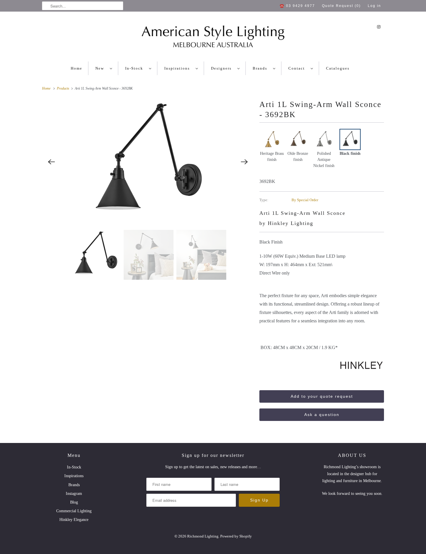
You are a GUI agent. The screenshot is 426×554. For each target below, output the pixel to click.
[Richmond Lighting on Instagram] (379, 26)
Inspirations (178, 68)
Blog (74, 502)
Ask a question (321, 414)
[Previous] (51, 161)
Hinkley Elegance (73, 519)
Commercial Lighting (74, 511)
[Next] (244, 161)
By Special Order (305, 200)
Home (76, 68)
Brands (261, 68)
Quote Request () (341, 6)
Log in (374, 6)
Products (63, 88)
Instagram (74, 493)
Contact (298, 68)
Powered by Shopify (236, 536)
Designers (222, 68)
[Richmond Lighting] (213, 38)
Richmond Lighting (203, 536)
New (101, 68)
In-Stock (135, 68)
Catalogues (337, 68)
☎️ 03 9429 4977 (297, 6)
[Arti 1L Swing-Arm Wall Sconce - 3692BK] (147, 161)
